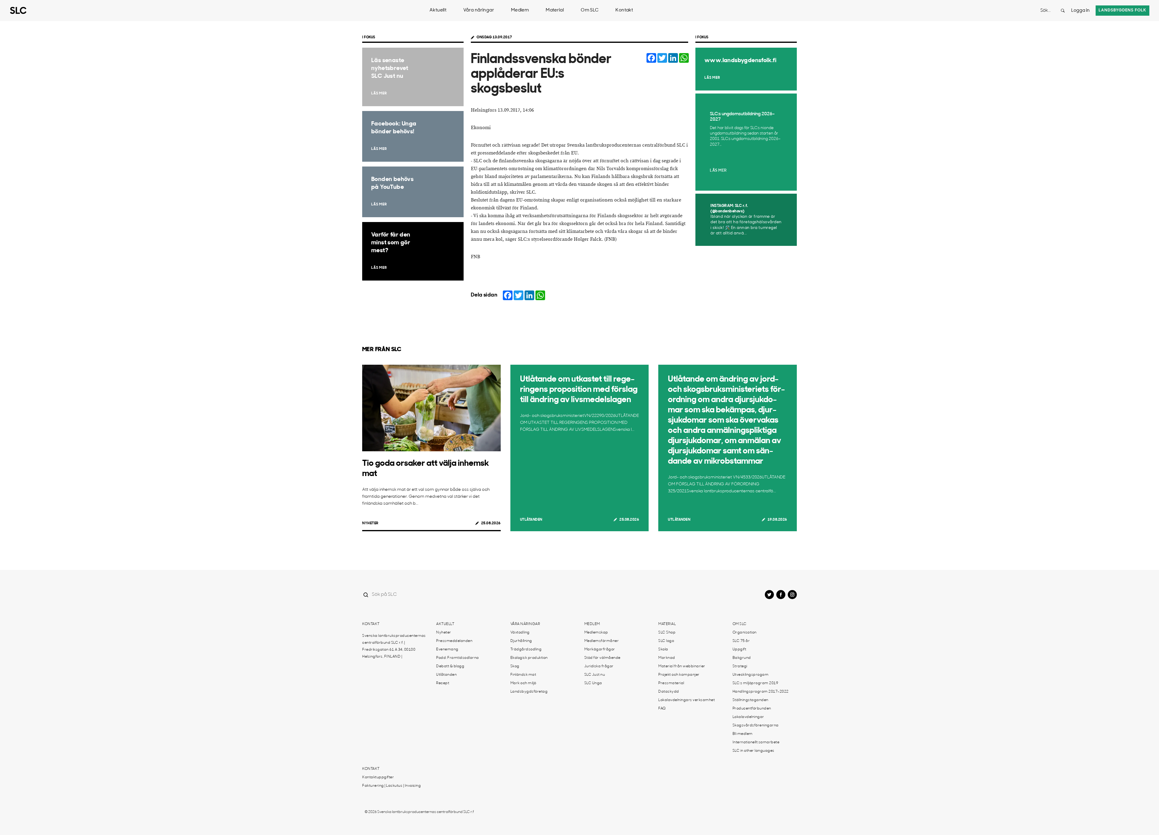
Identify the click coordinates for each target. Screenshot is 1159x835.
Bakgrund (742, 658)
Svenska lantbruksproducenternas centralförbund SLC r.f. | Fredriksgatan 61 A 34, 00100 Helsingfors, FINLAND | (394, 646)
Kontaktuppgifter (378, 777)
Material (555, 10)
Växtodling (520, 632)
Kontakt (624, 10)
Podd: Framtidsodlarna (457, 658)
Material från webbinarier (681, 666)
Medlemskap (596, 632)
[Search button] (1062, 10)
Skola (663, 649)
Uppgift (739, 649)
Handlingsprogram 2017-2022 (761, 692)
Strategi (740, 666)
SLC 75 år (741, 641)
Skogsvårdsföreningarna (756, 725)
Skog (514, 666)
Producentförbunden (752, 708)
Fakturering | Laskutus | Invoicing (391, 786)
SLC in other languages (753, 751)
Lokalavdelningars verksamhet (686, 700)
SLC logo (666, 641)
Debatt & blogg (450, 666)
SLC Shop (666, 632)
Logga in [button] (1080, 10)
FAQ (662, 708)
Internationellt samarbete (756, 742)
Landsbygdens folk (1122, 10)
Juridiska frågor (599, 666)
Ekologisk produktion (529, 658)
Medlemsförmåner (601, 641)
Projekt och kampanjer (679, 675)
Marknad (666, 658)
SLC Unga (593, 683)
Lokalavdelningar (748, 717)
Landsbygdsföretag (529, 692)
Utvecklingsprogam (751, 675)
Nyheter (370, 523)
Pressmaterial (671, 683)
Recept (442, 683)
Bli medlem (743, 734)
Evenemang (447, 649)
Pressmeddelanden (454, 641)
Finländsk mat (523, 675)
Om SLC (590, 10)
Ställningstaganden (750, 700)
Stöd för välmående (602, 658)
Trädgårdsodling (526, 649)
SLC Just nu (594, 675)
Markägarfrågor (599, 649)
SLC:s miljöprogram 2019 (755, 683)
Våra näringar (478, 10)
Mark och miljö (523, 683)
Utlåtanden (531, 520)
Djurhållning (521, 641)
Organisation (745, 632)
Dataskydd (668, 692)
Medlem (520, 10)
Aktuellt (437, 10)
